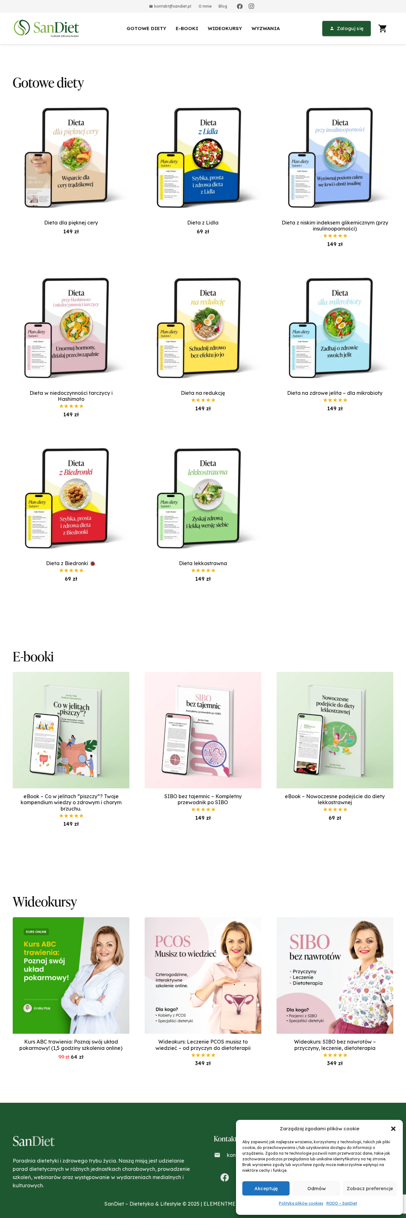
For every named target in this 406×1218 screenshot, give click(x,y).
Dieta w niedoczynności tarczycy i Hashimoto (71, 396)
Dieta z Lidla (203, 222)
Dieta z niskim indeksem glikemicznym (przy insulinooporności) (335, 225)
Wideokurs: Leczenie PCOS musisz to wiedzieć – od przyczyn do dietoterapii (203, 1044)
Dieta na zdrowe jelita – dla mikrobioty (335, 393)
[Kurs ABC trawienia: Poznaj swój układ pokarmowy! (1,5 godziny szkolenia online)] (71, 921)
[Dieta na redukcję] (203, 272)
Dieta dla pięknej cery (71, 222)
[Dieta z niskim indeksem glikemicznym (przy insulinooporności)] (335, 102)
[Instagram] (251, 6)
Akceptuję (266, 1188)
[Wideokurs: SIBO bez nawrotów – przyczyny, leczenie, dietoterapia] (335, 921)
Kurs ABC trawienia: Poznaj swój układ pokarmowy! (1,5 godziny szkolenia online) (70, 1044)
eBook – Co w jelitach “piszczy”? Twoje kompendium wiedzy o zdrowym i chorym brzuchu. (71, 802)
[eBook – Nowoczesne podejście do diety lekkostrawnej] (335, 676)
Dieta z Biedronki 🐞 (71, 563)
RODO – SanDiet (341, 1203)
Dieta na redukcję (203, 393)
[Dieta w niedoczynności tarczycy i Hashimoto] (71, 272)
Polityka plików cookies (301, 1203)
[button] (393, 1129)
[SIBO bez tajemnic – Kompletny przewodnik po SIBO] (203, 676)
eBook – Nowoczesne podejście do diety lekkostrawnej (335, 799)
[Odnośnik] (47, 28)
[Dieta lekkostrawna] (203, 443)
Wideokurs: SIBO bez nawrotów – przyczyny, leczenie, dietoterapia (335, 1044)
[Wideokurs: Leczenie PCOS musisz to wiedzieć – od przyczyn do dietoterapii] (203, 921)
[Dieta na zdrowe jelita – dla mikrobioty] (335, 272)
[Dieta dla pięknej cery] (71, 102)
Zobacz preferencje (370, 1188)
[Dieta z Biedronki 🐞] (71, 443)
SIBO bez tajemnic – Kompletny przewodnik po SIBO (203, 799)
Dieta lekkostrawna (203, 563)
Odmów (316, 1188)
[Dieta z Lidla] (203, 102)
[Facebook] (240, 6)
